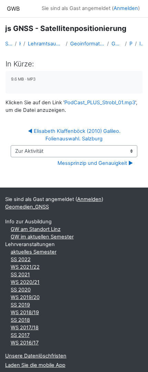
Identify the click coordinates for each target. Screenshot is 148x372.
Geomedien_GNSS (117, 44)
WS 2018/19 (25, 312)
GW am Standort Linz (36, 229)
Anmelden (126, 8)
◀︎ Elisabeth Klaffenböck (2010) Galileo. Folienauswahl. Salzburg (75, 135)
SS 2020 (21, 290)
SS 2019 (20, 305)
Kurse (20, 44)
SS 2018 (20, 320)
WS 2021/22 (25, 267)
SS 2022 (21, 259)
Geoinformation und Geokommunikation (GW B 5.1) (87, 44)
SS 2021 (20, 275)
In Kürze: (141, 44)
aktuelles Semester (33, 252)
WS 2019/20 (25, 297)
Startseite (8, 44)
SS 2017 (20, 335)
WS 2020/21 (25, 282)
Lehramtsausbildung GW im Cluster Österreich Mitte (45, 44)
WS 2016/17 (25, 343)
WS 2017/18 (25, 328)
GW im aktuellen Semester (42, 237)
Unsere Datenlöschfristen (35, 356)
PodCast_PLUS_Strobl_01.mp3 (99, 102)
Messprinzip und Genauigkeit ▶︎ (95, 163)
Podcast (130, 44)
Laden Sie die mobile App (35, 365)
